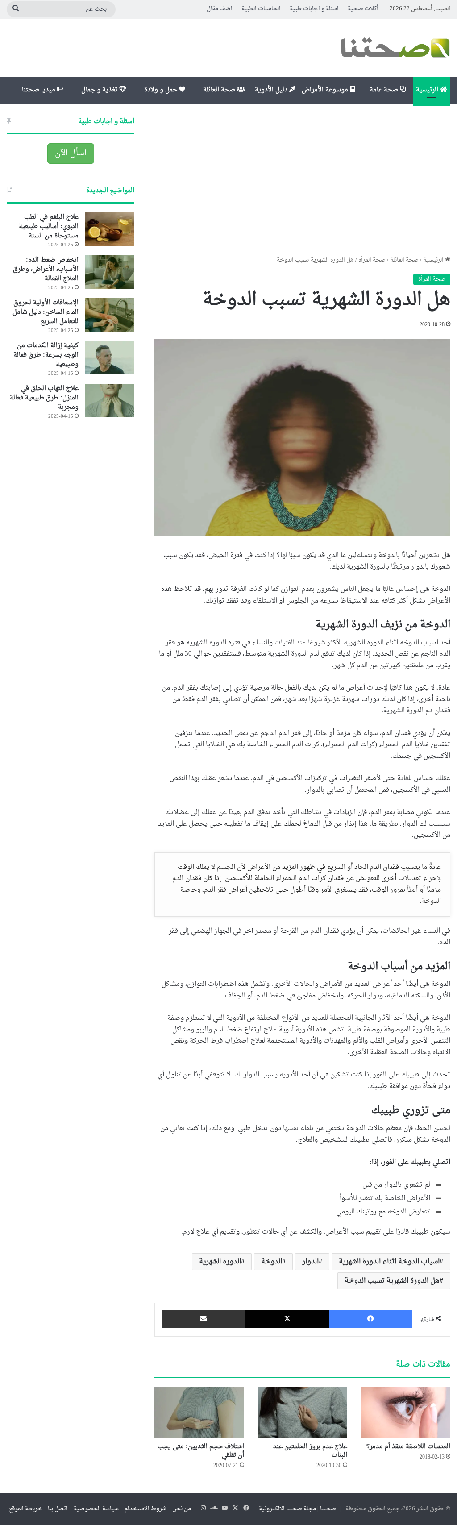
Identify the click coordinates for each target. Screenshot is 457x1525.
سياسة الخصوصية (96, 1508)
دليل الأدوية (272, 90)
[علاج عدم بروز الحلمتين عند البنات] (302, 1412)
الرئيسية (428, 90)
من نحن (181, 1508)
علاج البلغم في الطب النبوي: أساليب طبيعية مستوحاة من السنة (49, 226)
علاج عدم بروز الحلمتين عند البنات (310, 1451)
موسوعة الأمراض (326, 90)
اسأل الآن (71, 153)
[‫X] (287, 1319)
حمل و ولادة (161, 90)
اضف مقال (220, 8)
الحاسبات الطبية (261, 8)
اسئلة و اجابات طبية (314, 8)
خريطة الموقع (25, 1508)
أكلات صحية (363, 8)
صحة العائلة (220, 90)
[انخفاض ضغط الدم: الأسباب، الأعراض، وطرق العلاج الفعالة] (109, 272)
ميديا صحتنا (39, 90)
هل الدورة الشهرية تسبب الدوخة (392, 1281)
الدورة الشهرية (220, 1261)
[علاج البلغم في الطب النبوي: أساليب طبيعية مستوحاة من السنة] (109, 229)
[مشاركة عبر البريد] (203, 1319)
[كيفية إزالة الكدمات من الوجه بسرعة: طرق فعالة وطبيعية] (109, 357)
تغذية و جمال (100, 90)
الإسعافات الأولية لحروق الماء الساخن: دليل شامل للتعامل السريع (45, 312)
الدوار (310, 1261)
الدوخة (271, 1261)
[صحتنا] (394, 48)
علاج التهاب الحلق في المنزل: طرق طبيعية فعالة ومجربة (44, 397)
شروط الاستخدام (145, 1508)
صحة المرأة (372, 260)
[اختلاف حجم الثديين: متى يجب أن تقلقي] (199, 1412)
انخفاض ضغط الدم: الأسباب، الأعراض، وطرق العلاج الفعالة (46, 269)
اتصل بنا (58, 1508)
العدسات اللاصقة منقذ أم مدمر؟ (408, 1447)
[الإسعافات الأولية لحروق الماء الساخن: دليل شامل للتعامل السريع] (109, 315)
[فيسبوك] (370, 1319)
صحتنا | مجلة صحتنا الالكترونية (297, 1508)
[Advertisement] (302, 179)
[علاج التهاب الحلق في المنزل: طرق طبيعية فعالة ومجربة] (109, 400)
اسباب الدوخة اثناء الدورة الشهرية (389, 1261)
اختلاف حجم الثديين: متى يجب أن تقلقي (201, 1451)
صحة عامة (385, 90)
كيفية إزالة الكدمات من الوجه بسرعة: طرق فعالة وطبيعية (46, 355)
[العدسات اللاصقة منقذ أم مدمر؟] (405, 1412)
